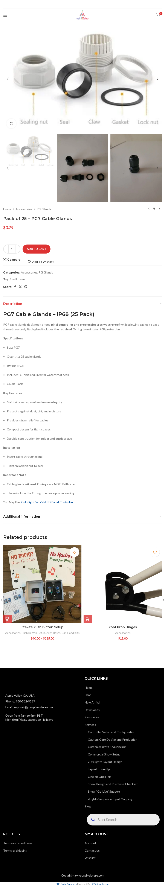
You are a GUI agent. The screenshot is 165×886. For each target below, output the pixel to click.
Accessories (24, 209)
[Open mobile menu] (5, 15)
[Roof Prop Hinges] (123, 584)
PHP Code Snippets (66, 884)
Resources (92, 717)
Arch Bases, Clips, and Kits (62, 633)
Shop (88, 695)
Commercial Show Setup (104, 754)
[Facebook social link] (14, 287)
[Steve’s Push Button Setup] (42, 584)
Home (7, 209)
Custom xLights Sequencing (107, 747)
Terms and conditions (17, 843)
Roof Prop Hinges (122, 627)
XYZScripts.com (100, 884)
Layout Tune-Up (99, 769)
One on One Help (100, 776)
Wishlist (90, 858)
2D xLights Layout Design (105, 762)
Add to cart (36, 249)
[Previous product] (148, 209)
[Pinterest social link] (26, 287)
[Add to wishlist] (74, 552)
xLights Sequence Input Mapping (110, 799)
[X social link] (20, 287)
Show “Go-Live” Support (104, 791)
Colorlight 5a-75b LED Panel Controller (47, 502)
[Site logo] (82, 15)
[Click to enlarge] (11, 123)
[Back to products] (154, 209)
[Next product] (159, 209)
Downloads (92, 710)
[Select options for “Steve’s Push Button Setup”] (7, 619)
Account (90, 843)
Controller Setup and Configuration (111, 732)
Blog (88, 806)
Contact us (92, 850)
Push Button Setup (33, 633)
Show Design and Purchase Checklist (113, 784)
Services (90, 724)
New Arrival (92, 702)
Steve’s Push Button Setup (42, 627)
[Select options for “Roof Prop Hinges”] (88, 619)
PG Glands (44, 209)
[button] (7, 78)
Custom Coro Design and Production (112, 739)
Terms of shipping (15, 850)
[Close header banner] (159, 4)
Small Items (17, 279)
